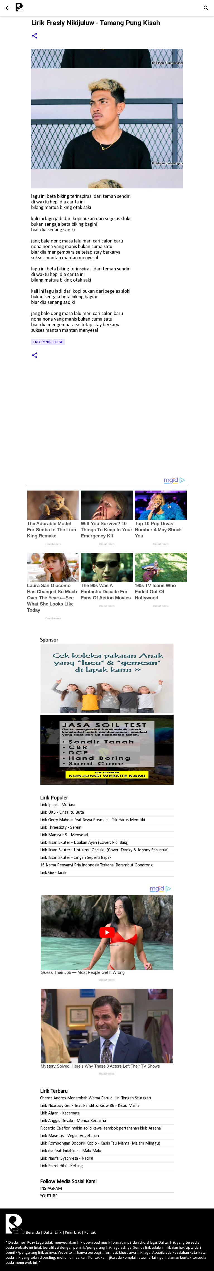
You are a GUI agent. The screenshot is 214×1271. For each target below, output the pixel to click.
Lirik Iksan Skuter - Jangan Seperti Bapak (75, 858)
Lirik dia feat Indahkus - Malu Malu (70, 1151)
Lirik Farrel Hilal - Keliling (61, 1166)
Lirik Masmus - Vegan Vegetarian (69, 1136)
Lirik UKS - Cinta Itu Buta (62, 812)
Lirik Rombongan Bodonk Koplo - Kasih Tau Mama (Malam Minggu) (100, 1143)
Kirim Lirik (73, 1233)
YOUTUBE (48, 1196)
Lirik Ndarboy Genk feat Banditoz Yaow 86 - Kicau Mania (89, 1106)
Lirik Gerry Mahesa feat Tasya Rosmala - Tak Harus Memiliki (92, 820)
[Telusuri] (206, 8)
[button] (34, 36)
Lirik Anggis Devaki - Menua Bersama (73, 1121)
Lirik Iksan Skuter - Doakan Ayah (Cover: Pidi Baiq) (84, 842)
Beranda (33, 1233)
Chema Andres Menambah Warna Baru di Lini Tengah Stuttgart (96, 1098)
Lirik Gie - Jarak (53, 873)
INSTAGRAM (51, 1188)
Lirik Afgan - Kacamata (60, 1113)
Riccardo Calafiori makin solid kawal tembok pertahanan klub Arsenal (101, 1128)
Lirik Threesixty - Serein (60, 827)
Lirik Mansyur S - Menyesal (64, 835)
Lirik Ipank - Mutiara (57, 805)
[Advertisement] (107, 427)
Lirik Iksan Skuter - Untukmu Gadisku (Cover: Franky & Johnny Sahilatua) (104, 850)
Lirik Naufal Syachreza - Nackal (66, 1158)
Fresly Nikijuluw (47, 342)
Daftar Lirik (52, 1233)
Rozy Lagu (35, 1243)
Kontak (90, 1233)
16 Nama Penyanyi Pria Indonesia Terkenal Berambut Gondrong (96, 865)
